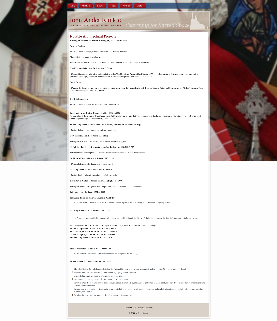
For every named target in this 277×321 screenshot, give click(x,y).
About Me (86, 5)
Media (113, 5)
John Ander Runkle (95, 19)
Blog (73, 5)
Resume (100, 5)
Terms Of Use (130, 307)
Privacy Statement (145, 307)
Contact (140, 5)
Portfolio (126, 5)
